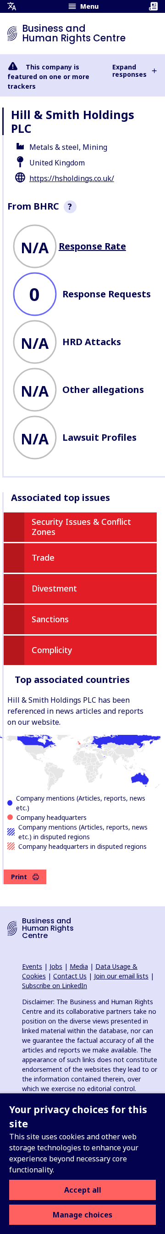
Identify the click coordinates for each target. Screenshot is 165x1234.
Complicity (52, 649)
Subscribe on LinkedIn (54, 985)
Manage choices (82, 1215)
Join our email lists (121, 976)
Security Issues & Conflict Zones (81, 526)
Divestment (54, 588)
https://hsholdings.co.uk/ (71, 178)
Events (32, 966)
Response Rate (92, 246)
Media (79, 966)
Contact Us (70, 976)
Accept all (82, 1190)
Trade (43, 557)
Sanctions (50, 619)
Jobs (56, 966)
